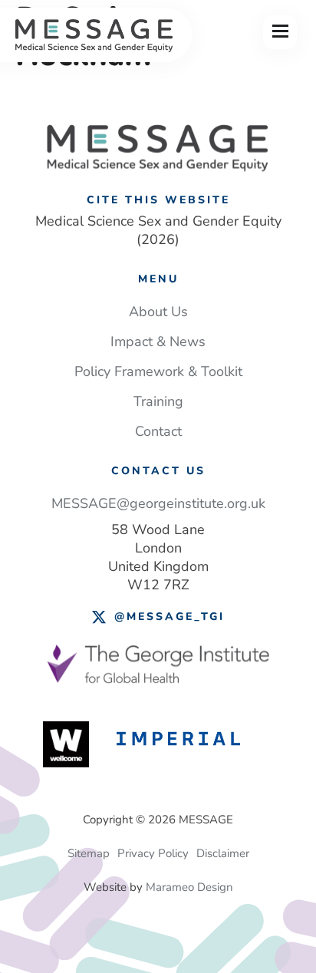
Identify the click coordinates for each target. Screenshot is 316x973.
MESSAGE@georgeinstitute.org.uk (158, 503)
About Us (158, 311)
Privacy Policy (153, 853)
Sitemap (88, 853)
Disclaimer (222, 853)
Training (158, 401)
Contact (158, 431)
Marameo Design (189, 887)
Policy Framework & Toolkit (158, 371)
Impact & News (158, 341)
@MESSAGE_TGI (169, 616)
